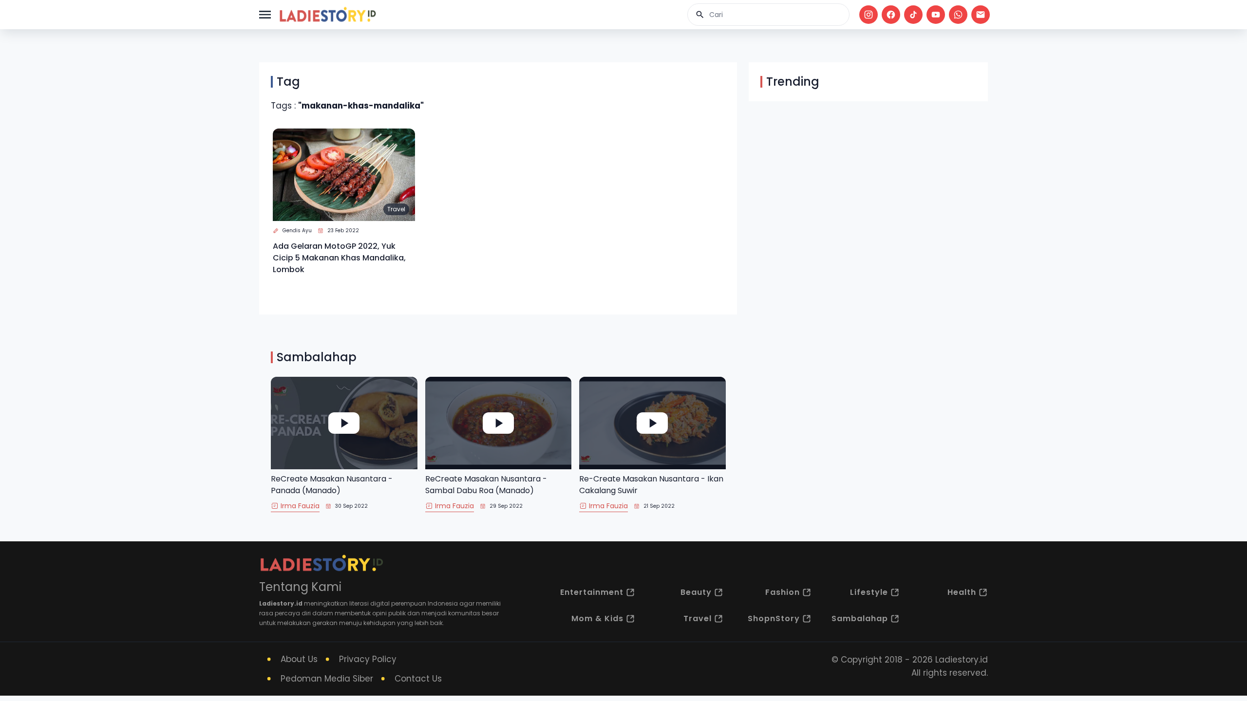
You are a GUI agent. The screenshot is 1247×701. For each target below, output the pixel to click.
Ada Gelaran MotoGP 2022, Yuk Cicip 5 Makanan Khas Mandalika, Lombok (339, 257)
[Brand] (327, 14)
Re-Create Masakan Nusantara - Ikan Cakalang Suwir (651, 484)
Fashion (782, 592)
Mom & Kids (597, 618)
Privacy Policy (368, 659)
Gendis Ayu (297, 230)
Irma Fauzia (300, 506)
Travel (396, 209)
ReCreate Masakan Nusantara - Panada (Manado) (332, 484)
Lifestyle (869, 592)
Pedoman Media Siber (327, 678)
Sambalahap (859, 618)
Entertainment (592, 592)
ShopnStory (774, 618)
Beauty (696, 592)
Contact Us (418, 678)
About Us (299, 659)
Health (961, 592)
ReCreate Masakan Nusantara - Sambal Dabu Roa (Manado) (486, 484)
